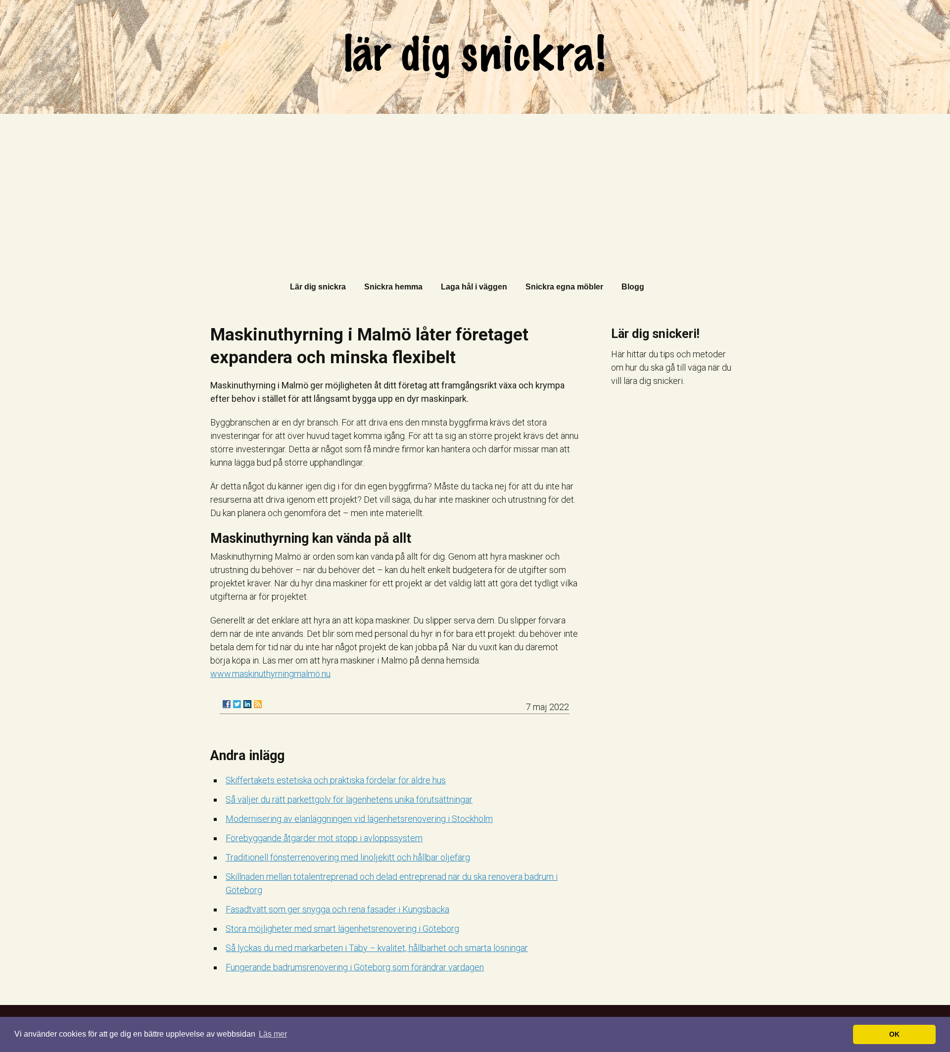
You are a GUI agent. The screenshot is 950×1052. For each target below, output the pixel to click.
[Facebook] (227, 704)
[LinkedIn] (247, 704)
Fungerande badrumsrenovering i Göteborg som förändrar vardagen (355, 967)
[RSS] (258, 704)
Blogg (632, 287)
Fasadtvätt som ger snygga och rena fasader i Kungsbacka (337, 909)
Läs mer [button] (273, 1034)
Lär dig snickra (318, 287)
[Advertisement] (475, 188)
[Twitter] (237, 704)
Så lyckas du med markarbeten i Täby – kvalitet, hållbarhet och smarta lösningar (377, 948)
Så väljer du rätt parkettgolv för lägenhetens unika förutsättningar (349, 799)
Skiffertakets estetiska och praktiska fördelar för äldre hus (336, 780)
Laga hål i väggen (474, 287)
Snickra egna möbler (564, 287)
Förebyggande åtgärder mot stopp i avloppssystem (324, 838)
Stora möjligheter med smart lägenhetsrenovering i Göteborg (342, 928)
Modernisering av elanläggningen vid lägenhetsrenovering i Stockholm (359, 818)
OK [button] (894, 1034)
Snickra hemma (393, 287)
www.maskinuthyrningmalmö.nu (270, 674)
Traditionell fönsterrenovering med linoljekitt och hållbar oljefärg (348, 857)
